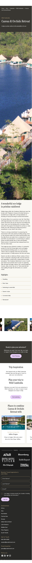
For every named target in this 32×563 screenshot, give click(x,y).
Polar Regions (4, 530)
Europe (3, 519)
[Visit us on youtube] (5, 556)
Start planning (16, 397)
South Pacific (4, 532)
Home (3, 8)
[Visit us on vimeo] (7, 556)
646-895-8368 (5, 539)
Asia (7, 8)
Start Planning (16, 356)
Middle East (4, 527)
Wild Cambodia (19, 8)
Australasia (4, 513)
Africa (2, 508)
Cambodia (12, 8)
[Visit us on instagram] (10, 556)
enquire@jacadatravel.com (8, 542)
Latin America (4, 524)
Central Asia (4, 516)
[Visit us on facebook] (2, 556)
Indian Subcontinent (6, 521)
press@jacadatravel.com (7, 548)
